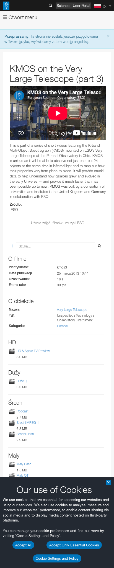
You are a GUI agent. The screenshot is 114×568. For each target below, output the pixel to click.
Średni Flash (25, 434)
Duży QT (23, 381)
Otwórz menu (22, 17)
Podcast (22, 411)
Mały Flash (24, 464)
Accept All (23, 545)
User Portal (81, 5)
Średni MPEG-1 (28, 422)
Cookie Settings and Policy (57, 558)
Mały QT (22, 476)
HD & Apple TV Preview (33, 351)
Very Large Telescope (72, 310)
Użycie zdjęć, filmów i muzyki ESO (57, 223)
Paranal (62, 326)
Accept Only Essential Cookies (74, 545)
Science (63, 5)
